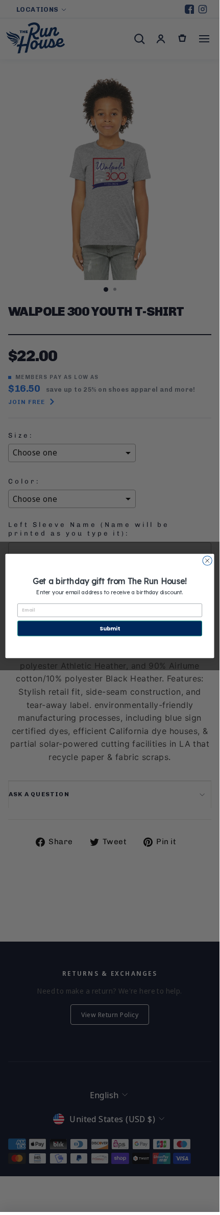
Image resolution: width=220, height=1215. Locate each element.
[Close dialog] (207, 560)
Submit (110, 628)
